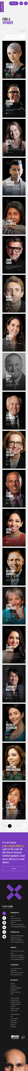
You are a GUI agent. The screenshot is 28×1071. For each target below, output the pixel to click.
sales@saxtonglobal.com (20, 926)
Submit (14, 868)
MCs (12, 1016)
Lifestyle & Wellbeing (16, 987)
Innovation (13, 985)
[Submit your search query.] (5, 36)
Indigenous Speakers (16, 1002)
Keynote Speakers (15, 1014)
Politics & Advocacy (16, 992)
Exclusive (13, 1006)
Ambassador (14, 1022)
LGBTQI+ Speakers (15, 1008)
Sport (12, 994)
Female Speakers (15, 1000)
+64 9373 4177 (19, 972)
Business (13, 983)
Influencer (13, 1024)
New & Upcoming (15, 997)
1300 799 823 (19, 939)
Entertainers (14, 1020)
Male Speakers (14, 1010)
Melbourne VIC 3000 (16, 937)
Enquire (13, 3)
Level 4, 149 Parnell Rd (16, 968)
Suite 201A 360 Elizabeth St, (17, 935)
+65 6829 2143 (20, 924)
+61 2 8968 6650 (20, 957)
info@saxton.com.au (19, 941)
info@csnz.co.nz (18, 974)
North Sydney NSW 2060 (17, 955)
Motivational (14, 989)
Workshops (13, 1026)
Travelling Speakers (15, 1004)
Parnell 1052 (14, 970)
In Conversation (14, 1018)
